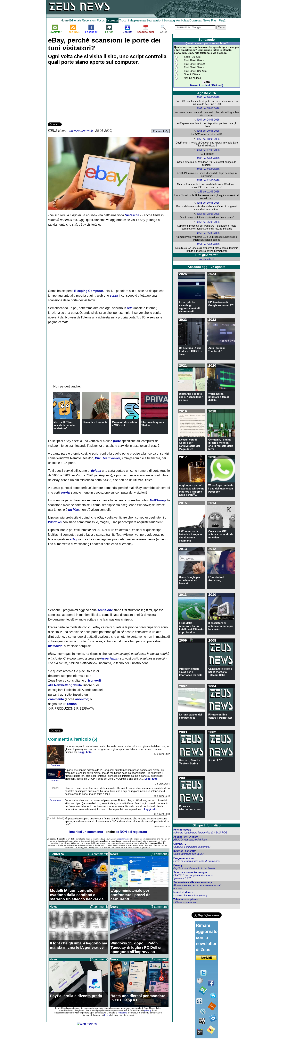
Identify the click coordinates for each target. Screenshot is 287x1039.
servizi (65, 492)
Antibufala (182, 20)
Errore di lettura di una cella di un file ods (196, 861)
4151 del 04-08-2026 (208, 244)
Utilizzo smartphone (184, 902)
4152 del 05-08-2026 (208, 233)
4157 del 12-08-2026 (208, 180)
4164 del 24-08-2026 (208, 119)
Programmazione (183, 858)
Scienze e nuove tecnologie (190, 872)
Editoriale (75, 20)
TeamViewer (111, 458)
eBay (73, 539)
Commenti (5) (160, 131)
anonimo (81, 699)
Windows (55, 522)
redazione (122, 1013)
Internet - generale (184, 850)
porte (117, 441)
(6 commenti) (159, 854)
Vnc (98, 458)
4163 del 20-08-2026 (208, 130)
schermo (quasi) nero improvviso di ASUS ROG (200, 832)
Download (195, 20)
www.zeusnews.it (81, 130)
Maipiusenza (137, 20)
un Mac (73, 509)
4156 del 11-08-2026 (208, 191)
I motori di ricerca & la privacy (190, 895)
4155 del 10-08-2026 (208, 202)
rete (130, 308)
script (114, 295)
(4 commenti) (159, 959)
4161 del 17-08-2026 (208, 150)
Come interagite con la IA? (188, 853)
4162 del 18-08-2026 (208, 138)
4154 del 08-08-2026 (208, 213)
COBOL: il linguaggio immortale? (191, 846)
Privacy (177, 865)
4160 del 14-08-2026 (208, 158)
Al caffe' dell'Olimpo (185, 836)
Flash (214, 20)
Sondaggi (169, 20)
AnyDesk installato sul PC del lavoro (194, 868)
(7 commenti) (99, 906)
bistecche (55, 646)
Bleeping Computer (88, 291)
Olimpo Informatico (207, 825)
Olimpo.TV (179, 843)
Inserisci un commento (86, 831)
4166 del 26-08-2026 (208, 97)
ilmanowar (55, 800)
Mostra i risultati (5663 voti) (206, 85)
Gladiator (56, 765)
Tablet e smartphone (185, 899)
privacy (147, 1010)
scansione (105, 610)
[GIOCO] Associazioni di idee (190, 839)
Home (65, 20)
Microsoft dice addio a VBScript (124, 424)
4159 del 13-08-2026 (208, 169)
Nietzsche (132, 215)
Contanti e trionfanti (95, 422)
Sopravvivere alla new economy (192, 882)
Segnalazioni (154, 20)
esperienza (109, 658)
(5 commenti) (159, 906)
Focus (101, 20)
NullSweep (158, 500)
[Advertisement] (77, 94)
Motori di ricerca (183, 892)
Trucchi (124, 20)
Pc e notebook (182, 829)
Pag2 (222, 20)
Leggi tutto (85, 752)
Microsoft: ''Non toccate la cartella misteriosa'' (64, 425)
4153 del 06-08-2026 (208, 222)
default (96, 470)
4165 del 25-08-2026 (208, 108)
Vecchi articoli (207, 259)
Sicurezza (112, 20)
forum (107, 1015)
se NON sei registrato (131, 831)
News (206, 20)
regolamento (124, 839)
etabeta (56, 780)
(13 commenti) (98, 854)
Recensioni (89, 20)
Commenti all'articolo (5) (72, 739)
